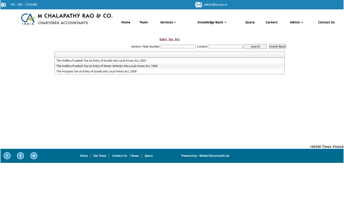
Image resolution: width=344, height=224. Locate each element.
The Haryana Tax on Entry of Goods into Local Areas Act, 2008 (96, 71)
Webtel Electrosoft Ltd (214, 155)
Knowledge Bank (211, 22)
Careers (271, 22)
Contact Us (326, 22)
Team (143, 22)
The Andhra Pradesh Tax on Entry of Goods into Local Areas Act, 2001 (101, 61)
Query (250, 22)
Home (125, 22)
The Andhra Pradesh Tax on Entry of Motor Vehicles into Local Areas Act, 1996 (106, 66)
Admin (295, 22)
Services (166, 22)
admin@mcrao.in (215, 4)
